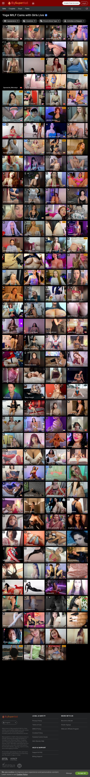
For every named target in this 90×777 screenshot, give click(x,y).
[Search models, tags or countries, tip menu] (86, 8)
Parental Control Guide (40, 737)
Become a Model (67, 721)
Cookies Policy (37, 733)
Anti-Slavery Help (38, 741)
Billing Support (37, 756)
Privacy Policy (37, 721)
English (7, 722)
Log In (84, 3)
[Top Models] (33, 3)
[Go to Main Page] (18, 3)
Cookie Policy (22, 774)
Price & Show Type (50, 21)
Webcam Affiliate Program (70, 729)
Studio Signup (66, 725)
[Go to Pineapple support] (19, 766)
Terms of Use (36, 725)
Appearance (11, 21)
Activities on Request (74, 21)
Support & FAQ (37, 752)
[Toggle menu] (3, 3)
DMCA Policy (36, 729)
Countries (29, 21)
